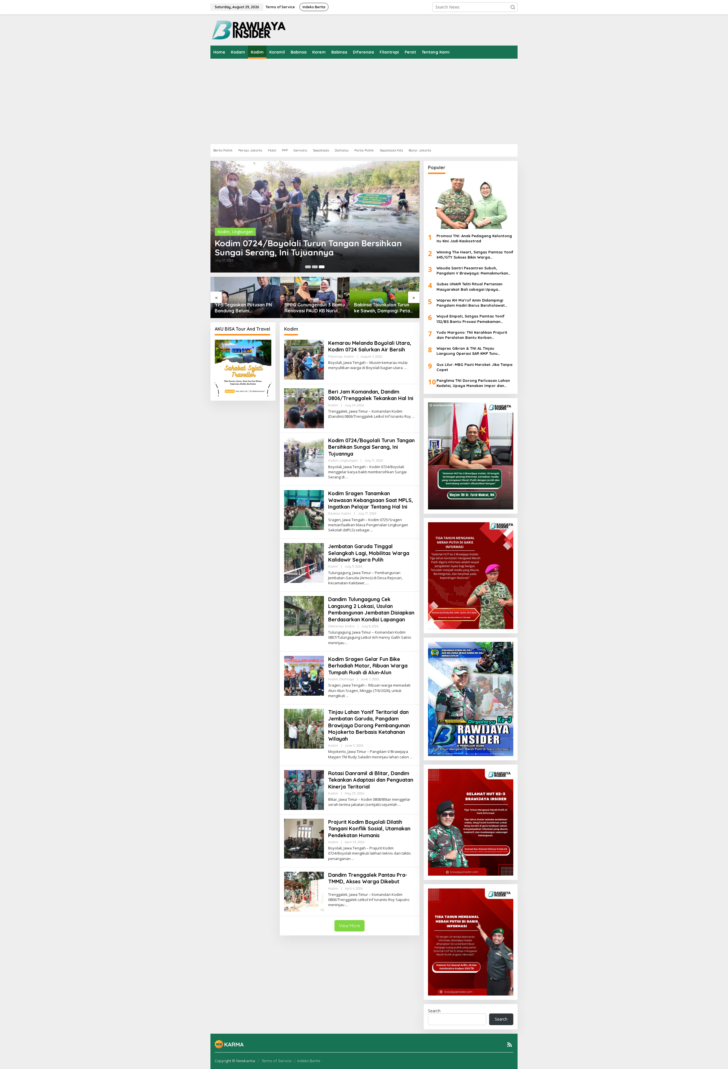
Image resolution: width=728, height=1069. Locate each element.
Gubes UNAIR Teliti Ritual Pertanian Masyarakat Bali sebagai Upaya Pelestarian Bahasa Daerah (469, 287)
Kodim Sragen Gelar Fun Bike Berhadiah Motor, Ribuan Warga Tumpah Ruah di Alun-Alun (368, 666)
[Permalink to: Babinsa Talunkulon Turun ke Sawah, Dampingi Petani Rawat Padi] (384, 297)
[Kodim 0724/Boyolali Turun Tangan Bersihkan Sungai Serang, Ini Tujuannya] (347, 477)
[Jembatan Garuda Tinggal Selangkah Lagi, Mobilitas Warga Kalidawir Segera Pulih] (367, 583)
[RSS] (509, 1044)
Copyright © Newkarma (235, 1060)
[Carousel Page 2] (315, 266)
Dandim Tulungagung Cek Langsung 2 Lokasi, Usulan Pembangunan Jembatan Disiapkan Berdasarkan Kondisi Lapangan (371, 609)
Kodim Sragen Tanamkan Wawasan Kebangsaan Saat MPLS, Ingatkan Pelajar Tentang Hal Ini (370, 500)
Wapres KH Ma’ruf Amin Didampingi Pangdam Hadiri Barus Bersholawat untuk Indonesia (471, 303)
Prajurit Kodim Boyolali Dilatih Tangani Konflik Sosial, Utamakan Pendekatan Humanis (369, 829)
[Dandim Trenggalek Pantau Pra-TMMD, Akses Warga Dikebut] (346, 904)
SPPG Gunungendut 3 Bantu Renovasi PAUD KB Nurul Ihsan (314, 308)
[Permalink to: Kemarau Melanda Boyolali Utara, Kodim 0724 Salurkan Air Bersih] (304, 359)
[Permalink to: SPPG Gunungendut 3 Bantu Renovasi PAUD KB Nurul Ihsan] (315, 297)
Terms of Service (276, 1060)
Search (434, 1010)
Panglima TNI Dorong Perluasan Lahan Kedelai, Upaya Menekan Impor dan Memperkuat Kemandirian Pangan (473, 383)
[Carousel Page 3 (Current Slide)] (321, 266)
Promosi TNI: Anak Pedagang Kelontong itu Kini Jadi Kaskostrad (474, 238)
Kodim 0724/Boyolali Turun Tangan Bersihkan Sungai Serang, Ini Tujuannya (308, 248)
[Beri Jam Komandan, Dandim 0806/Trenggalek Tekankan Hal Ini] (413, 416)
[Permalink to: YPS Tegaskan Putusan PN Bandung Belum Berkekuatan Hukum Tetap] (245, 297)
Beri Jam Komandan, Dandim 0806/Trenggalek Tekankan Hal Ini (370, 395)
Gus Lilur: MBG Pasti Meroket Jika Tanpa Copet (474, 367)
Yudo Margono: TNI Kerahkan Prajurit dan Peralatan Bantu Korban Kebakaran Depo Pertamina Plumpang (473, 335)
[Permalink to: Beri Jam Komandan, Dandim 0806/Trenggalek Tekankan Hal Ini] (304, 408)
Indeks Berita (308, 1060)
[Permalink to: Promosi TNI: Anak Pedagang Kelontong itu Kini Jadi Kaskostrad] (470, 203)
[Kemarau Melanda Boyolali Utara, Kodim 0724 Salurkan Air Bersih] (405, 367)
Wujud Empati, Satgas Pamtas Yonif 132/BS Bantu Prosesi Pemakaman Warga (470, 319)
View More (349, 925)
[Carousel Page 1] (308, 266)
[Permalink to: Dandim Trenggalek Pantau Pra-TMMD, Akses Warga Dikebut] (304, 891)
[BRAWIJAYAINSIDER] (248, 29)
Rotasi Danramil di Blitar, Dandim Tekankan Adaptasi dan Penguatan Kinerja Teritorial (370, 780)
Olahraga (347, 679)
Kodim (223, 231)
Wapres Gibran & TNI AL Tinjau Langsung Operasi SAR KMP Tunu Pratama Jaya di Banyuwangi (467, 351)
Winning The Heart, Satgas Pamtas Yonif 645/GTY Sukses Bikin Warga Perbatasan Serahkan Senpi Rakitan (475, 255)
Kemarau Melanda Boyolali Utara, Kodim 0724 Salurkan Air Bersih (369, 346)
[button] (513, 7)
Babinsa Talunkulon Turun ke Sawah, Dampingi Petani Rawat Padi (384, 308)
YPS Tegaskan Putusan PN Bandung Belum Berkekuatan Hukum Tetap (244, 308)
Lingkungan (242, 231)
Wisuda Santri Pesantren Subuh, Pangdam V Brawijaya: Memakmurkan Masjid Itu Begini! (472, 271)
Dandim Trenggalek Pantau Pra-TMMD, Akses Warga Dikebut (367, 878)
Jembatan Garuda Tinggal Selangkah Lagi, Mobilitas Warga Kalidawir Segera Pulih (368, 553)
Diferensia (336, 626)
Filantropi (335, 357)
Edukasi (334, 513)
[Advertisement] (381, 101)
